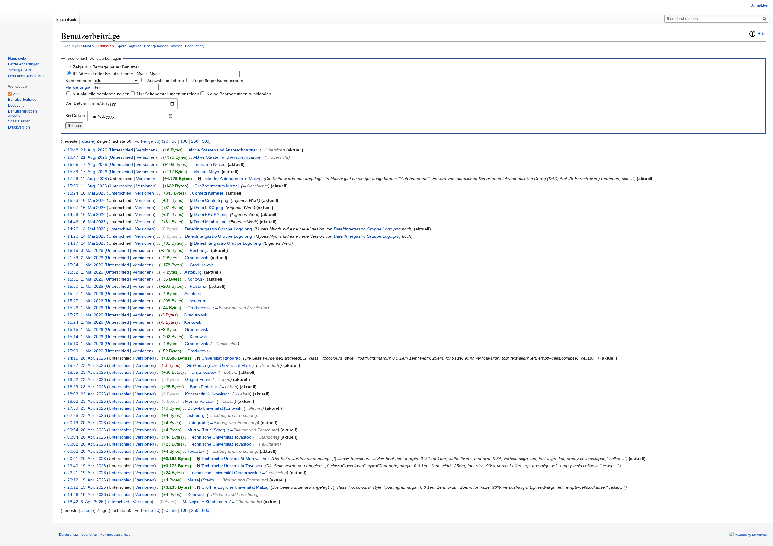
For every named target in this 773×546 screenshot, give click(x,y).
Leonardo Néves (209, 164)
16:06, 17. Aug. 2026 (87, 164)
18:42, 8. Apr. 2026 (85, 501)
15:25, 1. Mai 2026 (85, 315)
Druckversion (19, 127)
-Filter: (83, 87)
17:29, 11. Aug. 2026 (87, 178)
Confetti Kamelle (207, 193)
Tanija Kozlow (203, 372)
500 (205, 141)
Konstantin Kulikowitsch (207, 394)
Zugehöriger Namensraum (217, 80)
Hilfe (761, 33)
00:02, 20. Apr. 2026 (86, 444)
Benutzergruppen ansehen (22, 113)
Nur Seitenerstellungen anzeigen (168, 93)
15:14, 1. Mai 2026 (85, 336)
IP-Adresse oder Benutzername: (103, 73)
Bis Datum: (75, 115)
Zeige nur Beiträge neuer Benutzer (106, 67)
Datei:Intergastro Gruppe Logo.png (218, 229)
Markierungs (77, 87)
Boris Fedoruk (203, 386)
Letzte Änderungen (24, 64)
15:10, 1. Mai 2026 (85, 343)
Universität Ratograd (221, 358)
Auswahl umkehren (165, 80)
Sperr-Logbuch (129, 46)
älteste (87, 141)
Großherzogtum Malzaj (216, 185)
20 (165, 141)
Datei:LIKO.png (208, 207)
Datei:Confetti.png (211, 200)
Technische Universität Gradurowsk (223, 472)
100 (184, 141)
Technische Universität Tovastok (220, 437)
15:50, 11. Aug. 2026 (87, 185)
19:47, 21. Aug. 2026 (87, 157)
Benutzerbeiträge (22, 99)
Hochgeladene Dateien (163, 46)
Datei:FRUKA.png (211, 214)
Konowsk (195, 279)
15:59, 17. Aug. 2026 (87, 171)
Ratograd (196, 422)
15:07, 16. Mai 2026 (86, 207)
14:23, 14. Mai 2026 (86, 236)
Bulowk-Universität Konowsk (214, 408)
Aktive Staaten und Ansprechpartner (222, 150)
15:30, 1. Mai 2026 (85, 286)
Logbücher (194, 46)
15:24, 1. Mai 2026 (85, 322)
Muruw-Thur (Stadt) (206, 429)
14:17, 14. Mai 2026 (86, 243)
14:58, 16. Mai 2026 (86, 214)
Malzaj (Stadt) (201, 480)
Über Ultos (89, 534)
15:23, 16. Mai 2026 (86, 200)
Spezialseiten (19, 121)
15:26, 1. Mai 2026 (85, 307)
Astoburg (193, 272)
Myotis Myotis (83, 46)
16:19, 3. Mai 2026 (85, 250)
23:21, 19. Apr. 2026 (86, 472)
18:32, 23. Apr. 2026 (86, 379)
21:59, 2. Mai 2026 (85, 257)
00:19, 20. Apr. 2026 (86, 422)
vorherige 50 (147, 141)
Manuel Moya (206, 171)
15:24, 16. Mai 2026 (86, 193)
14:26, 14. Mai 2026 (86, 229)
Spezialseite (66, 19)
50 (174, 141)
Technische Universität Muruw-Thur (235, 458)
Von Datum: (76, 103)
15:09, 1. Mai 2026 (85, 350)
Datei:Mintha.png (210, 221)
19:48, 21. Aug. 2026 (87, 150)
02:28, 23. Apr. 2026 (86, 415)
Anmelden (759, 5)
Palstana (198, 286)
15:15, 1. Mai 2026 (85, 329)
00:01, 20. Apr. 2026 (86, 458)
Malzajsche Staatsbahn (205, 501)
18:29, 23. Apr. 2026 (86, 386)
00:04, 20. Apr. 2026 (86, 429)
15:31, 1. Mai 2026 (85, 279)
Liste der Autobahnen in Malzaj (231, 178)
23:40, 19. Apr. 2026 (86, 465)
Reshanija (199, 250)
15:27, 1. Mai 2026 (85, 293)
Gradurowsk (196, 257)
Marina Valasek (199, 401)
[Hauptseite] (26, 24)
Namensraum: (78, 80)
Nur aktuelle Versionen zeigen (101, 93)
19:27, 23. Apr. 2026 (86, 365)
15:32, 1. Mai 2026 (85, 272)
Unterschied (121, 150)
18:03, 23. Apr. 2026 (86, 394)
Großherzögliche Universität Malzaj (220, 365)
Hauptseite (17, 58)
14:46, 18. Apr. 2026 (86, 494)
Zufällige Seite (20, 70)
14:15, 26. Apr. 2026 (86, 358)
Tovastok (196, 451)
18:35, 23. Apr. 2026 (86, 372)
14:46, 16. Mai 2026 (86, 221)
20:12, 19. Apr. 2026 (86, 480)
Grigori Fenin (197, 379)
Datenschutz (68, 534)
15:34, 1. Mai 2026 (85, 264)
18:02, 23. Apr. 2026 (86, 401)
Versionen (146, 150)
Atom (17, 94)
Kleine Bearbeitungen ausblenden (239, 93)
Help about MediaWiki (26, 76)
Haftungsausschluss (115, 534)
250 (194, 141)
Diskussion (105, 46)
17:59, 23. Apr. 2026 (86, 408)
